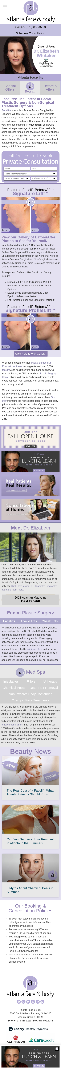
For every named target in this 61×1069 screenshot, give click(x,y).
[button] (5, 5)
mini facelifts (33, 649)
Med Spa (35, 672)
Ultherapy (50, 681)
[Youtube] (38, 1002)
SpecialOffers (10, 87)
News (30, 751)
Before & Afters (50, 87)
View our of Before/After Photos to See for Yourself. (28, 239)
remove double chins (12, 724)
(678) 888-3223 (35, 27)
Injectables (11, 681)
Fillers (31, 681)
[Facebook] (19, 1002)
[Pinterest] (33, 1002)
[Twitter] (28, 1002)
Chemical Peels (14, 688)
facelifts (6, 370)
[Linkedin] (42, 1002)
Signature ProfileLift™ (30, 310)
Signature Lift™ (30, 193)
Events (30, 92)
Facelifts (6, 110)
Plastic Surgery (30, 612)
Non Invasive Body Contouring (30, 694)
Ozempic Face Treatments (30, 700)
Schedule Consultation (30, 33)
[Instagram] (23, 1002)
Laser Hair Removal (43, 688)
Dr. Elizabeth (30, 528)
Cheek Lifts (50, 621)
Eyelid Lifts (29, 621)
